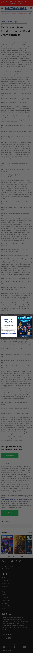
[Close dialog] (31, 317)
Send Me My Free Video (8, 333)
